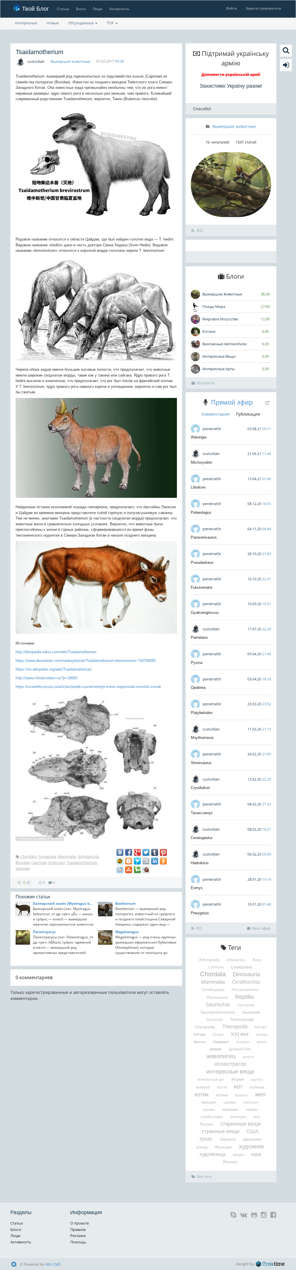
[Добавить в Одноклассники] (163, 861)
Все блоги (205, 383)
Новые (53, 22)
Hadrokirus (200, 863)
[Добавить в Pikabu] (119, 861)
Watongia (198, 437)
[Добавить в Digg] (146, 861)
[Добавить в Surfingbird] (137, 861)
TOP (111, 22)
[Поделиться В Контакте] (119, 852)
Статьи (63, 8)
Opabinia (198, 687)
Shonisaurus (201, 763)
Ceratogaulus (202, 838)
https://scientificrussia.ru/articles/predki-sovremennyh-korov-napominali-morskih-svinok (88, 686)
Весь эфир (261, 928)
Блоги (81, 8)
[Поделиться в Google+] (137, 852)
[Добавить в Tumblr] (154, 852)
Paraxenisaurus (204, 537)
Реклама (78, 1235)
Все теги (204, 1176)
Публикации (248, 414)
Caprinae (39, 862)
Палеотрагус (44, 931)
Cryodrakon (200, 788)
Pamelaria (199, 637)
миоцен (23, 868)
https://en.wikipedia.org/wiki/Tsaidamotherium (54, 669)
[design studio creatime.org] (270, 1264)
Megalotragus (127, 931)
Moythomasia (202, 737)
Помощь (78, 1242)
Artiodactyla (88, 856)
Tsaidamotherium (81, 862)
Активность (119, 8)
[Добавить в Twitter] (146, 852)
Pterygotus (200, 913)
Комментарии (216, 414)
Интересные (26, 22)
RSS (199, 230)
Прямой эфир (232, 402)
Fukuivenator (201, 587)
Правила (78, 1229)
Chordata (29, 856)
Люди (97, 8)
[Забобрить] (146, 869)
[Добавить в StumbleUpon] (128, 869)
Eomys (197, 888)
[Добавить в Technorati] (137, 869)
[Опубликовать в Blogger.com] (128, 861)
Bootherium (125, 903)
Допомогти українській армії (230, 74)
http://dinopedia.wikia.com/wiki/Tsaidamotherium (56, 652)
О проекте (79, 1223)
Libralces (198, 487)
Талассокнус (202, 813)
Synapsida (47, 856)
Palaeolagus (201, 512)
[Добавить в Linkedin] (154, 861)
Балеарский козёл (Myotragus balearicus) (64, 903)
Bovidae (22, 862)
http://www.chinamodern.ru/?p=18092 (46, 678)
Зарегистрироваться (263, 8)
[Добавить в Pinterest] (163, 852)
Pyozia (196, 662)
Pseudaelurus (202, 562)
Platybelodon (201, 713)
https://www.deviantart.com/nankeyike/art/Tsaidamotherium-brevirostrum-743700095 (86, 660)
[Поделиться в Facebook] (128, 852)
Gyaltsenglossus (205, 612)
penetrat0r (212, 428)
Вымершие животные (70, 61)
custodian (36, 61)
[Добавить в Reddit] (119, 869)
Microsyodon (201, 462)
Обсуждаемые (81, 22)
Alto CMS (53, 1264)
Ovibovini (56, 862)
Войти (231, 8)
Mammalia (67, 856)
